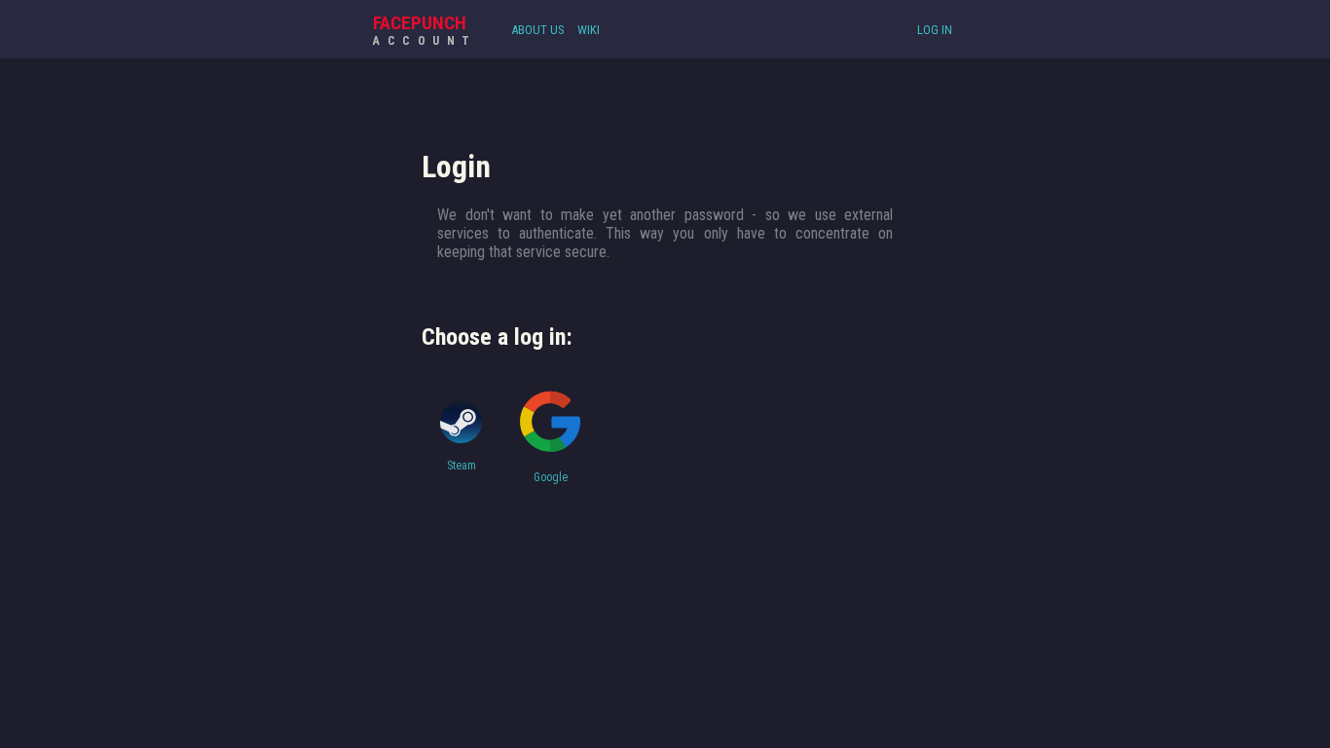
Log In (934, 29)
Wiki (588, 29)
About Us (538, 29)
